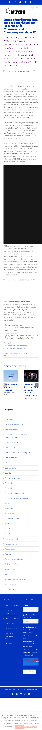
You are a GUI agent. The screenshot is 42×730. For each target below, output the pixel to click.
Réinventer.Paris (12, 564)
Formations (10, 483)
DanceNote (10, 448)
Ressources (10, 569)
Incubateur (9, 513)
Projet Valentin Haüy (14, 559)
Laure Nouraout (11, 354)
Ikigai (7, 503)
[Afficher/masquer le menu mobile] (37, 8)
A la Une (8, 414)
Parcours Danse (12, 544)
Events (8, 473)
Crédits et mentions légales (9, 636)
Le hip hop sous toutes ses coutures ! (11, 387)
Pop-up (8, 554)
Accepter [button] (19, 727)
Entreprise (9, 623)
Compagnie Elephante (15, 348)
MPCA (7, 529)
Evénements (12, 356)
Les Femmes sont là (13, 518)
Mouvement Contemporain (17, 346)
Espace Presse (11, 628)
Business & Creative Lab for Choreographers (16, 436)
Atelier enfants (11, 430)
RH (6, 574)
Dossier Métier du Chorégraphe (18, 453)
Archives (8, 643)
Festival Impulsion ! (13, 478)
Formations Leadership (15, 493)
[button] (5, 385)
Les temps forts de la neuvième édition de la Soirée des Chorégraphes (31, 390)
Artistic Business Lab (14, 425)
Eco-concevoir (11, 458)
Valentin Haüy (11, 589)
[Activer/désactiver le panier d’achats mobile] (32, 8)
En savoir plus (30, 727)
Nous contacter (11, 605)
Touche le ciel (10, 584)
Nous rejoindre (11, 618)
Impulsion (9, 508)
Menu (7, 523)
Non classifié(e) (11, 539)
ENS (7, 463)
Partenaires (10, 549)
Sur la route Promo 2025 (15, 579)
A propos (9, 420)
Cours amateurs (12, 442)
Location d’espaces (9, 611)
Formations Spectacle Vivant (17, 498)
